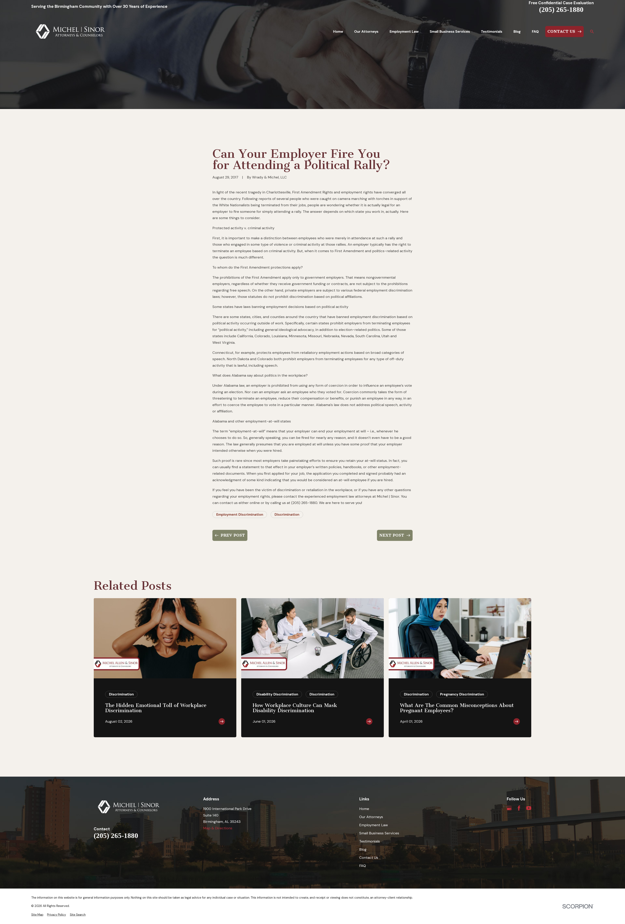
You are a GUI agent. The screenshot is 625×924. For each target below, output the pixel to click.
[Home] (70, 32)
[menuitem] (37, 914)
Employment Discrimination (239, 514)
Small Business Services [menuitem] (450, 31)
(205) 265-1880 (561, 9)
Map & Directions (217, 828)
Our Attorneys (371, 817)
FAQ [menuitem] (535, 31)
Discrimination (286, 514)
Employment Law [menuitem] (404, 31)
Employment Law (373, 825)
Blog (363, 849)
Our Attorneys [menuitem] (366, 31)
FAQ (362, 865)
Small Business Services (379, 833)
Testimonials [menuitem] (491, 31)
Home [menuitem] (338, 31)
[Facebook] (518, 808)
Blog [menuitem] (517, 31)
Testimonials (369, 841)
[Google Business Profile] (509, 808)
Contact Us (368, 857)
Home (364, 808)
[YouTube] (528, 808)
